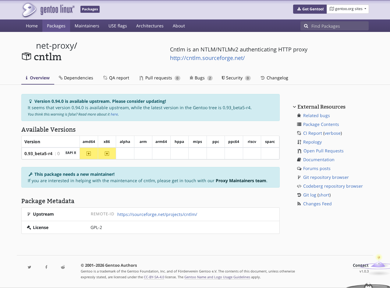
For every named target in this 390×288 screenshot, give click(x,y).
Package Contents (321, 124)
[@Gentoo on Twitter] (29, 267)
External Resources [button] (321, 107)
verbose (332, 133)
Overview (39, 78)
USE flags (117, 26)
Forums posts (317, 168)
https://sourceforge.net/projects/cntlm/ (157, 214)
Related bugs (316, 115)
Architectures (150, 26)
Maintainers (87, 26)
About (179, 26)
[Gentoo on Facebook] (46, 267)
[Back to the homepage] (48, 9)
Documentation (319, 159)
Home (32, 26)
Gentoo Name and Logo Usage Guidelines (217, 277)
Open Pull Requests (323, 151)
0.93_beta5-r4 (38, 153)
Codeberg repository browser (333, 186)
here (114, 114)
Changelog (276, 78)
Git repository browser (326, 177)
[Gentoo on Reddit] (63, 267)
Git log (309, 195)
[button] (310, 9)
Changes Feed (317, 203)
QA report (118, 78)
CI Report (312, 133)
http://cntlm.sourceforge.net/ (207, 57)
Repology (312, 142)
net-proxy (55, 45)
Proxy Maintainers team (241, 180)
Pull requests (161, 78)
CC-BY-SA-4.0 (154, 277)
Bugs (202, 78)
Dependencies (78, 78)
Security (237, 78)
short (324, 195)
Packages (56, 26)
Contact (361, 265)
